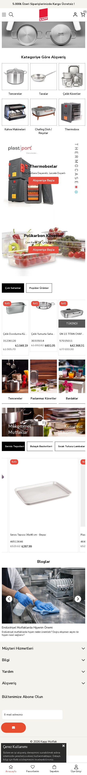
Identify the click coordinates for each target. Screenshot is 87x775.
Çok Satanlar (13, 288)
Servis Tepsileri (14, 446)
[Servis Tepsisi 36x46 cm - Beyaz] (43, 493)
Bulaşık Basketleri (41, 446)
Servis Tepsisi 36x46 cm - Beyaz (28, 534)
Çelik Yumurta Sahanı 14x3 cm (43, 334)
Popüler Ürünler (39, 288)
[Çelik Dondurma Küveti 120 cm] (15, 313)
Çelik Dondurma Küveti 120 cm (15, 334)
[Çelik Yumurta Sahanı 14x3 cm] (43, 313)
